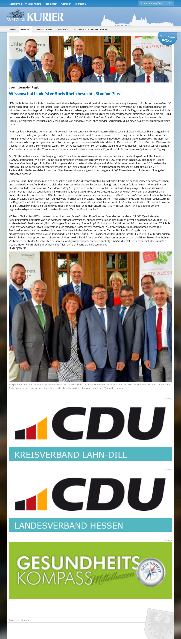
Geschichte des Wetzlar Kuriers (25, 3)
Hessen (25, 29)
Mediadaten (51, 3)
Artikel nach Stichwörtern (90, 29)
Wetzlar (62, 29)
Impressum (80, 3)
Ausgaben (66, 3)
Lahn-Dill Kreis (43, 29)
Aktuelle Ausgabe (167, 38)
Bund (13, 29)
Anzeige (168, 398)
